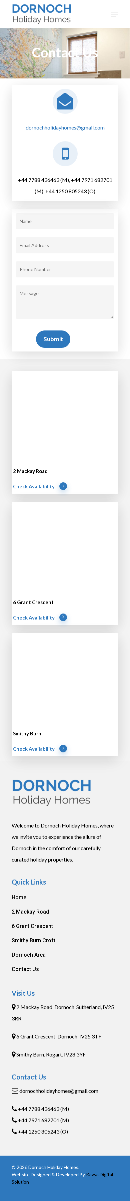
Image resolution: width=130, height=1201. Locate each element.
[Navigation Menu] (114, 14)
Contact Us (25, 969)
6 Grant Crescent (32, 926)
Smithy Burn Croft (33, 940)
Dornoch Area (29, 955)
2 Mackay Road (30, 912)
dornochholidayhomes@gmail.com (65, 127)
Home (19, 897)
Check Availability (34, 486)
